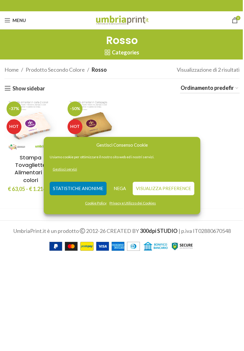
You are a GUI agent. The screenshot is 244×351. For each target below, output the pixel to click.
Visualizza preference (163, 188)
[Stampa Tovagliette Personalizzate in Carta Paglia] (91, 125)
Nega (120, 188)
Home (11, 69)
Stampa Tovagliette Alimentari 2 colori (31, 169)
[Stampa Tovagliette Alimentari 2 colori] (30, 125)
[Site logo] (122, 19)
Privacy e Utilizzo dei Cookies (133, 203)
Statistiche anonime (78, 188)
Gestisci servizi (65, 169)
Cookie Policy (96, 203)
